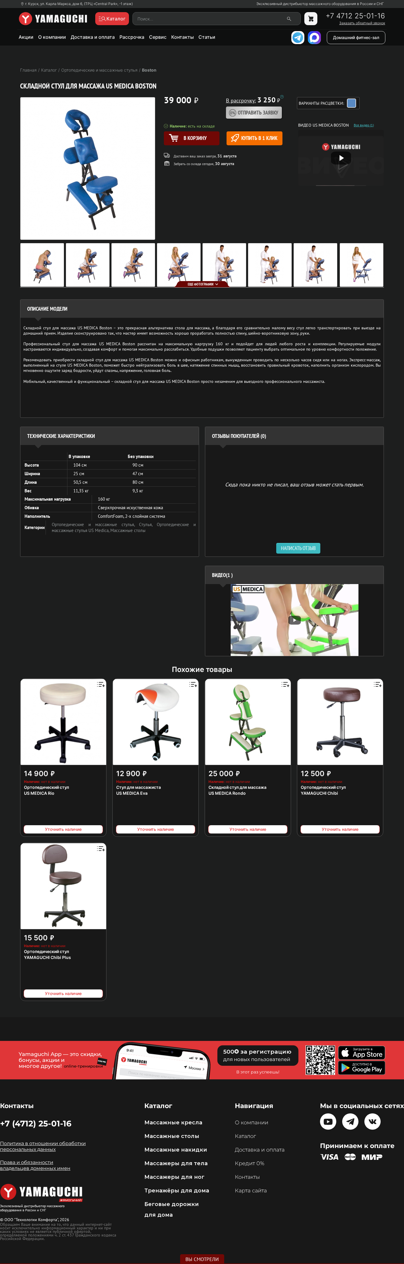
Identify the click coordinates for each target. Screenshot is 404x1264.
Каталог (245, 1136)
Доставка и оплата (93, 37)
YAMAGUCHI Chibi (319, 793)
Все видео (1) (364, 125)
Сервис (158, 37)
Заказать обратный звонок (362, 23)
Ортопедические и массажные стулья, (95, 524)
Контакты (182, 37)
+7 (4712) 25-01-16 (35, 1123)
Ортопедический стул (46, 787)
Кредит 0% (249, 1163)
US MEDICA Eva (132, 793)
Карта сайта (251, 1190)
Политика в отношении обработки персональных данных (43, 1146)
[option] (294, 620)
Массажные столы (128, 530)
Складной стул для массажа (237, 787)
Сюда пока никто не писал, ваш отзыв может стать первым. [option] (294, 484)
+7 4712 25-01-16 (355, 16)
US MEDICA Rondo (227, 793)
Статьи (206, 37)
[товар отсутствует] (310, 18)
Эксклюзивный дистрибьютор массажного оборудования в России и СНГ (320, 4)
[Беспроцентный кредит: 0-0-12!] (282, 97)
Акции (26, 37)
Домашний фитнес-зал (356, 37)
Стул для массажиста (138, 787)
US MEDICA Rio (39, 793)
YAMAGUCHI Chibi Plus (47, 957)
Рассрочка (131, 37)
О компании (52, 37)
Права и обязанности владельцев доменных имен (35, 1165)
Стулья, (148, 524)
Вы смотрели (202, 1259)
